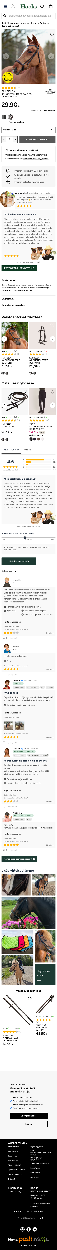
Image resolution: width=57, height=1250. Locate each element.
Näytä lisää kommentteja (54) (19, 859)
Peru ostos (34, 1177)
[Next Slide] (51, 56)
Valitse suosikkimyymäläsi (35, 158)
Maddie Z (17, 813)
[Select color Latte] (38, 439)
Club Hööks (35, 1173)
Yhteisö (27, 449)
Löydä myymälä (36, 1147)
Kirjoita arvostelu (19, 561)
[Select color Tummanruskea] (10, 117)
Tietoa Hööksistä (14, 1165)
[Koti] (29, 6)
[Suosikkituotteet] (42, 6)
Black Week (35, 1168)
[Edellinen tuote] (4, 339)
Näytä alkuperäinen (12, 622)
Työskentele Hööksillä (16, 1170)
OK (41, 1217)
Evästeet (11, 1179)
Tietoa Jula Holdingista (39, 1163)
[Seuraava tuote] (52, 339)
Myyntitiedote (13, 1147)
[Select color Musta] (4, 117)
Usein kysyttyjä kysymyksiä (36, 1159)
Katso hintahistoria (43, 110)
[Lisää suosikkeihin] (52, 34)
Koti (4, 23)
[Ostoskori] (51, 6)
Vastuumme (13, 1160)
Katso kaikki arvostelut (19, 268)
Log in (28, 1124)
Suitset (44, 23)
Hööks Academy (14, 1192)
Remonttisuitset (10, 26)
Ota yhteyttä (13, 1151)
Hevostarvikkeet (29, 23)
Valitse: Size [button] (9, 129)
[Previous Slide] (6, 56)
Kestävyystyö (13, 1156)
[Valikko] (5, 6)
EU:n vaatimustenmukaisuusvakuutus (40, 1152)
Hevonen (13, 23)
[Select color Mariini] (34, 439)
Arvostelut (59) (11, 449)
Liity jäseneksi (28, 1115)
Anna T (16, 680)
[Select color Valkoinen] (42, 439)
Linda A (17, 748)
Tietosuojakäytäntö (15, 1174)
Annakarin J (21, 193)
